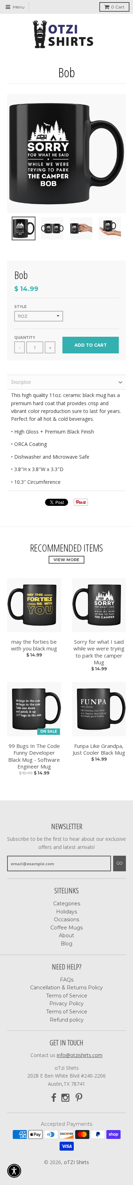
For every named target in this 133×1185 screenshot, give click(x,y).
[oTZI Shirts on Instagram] (66, 1098)
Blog (66, 943)
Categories (66, 903)
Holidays (66, 912)
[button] (14, 1171)
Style (20, 306)
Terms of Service (66, 996)
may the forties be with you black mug (34, 645)
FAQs (66, 980)
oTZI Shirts (76, 1162)
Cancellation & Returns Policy (66, 987)
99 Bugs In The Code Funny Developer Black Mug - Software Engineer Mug (34, 756)
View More (66, 559)
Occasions (66, 919)
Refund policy (67, 1020)
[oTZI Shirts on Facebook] (53, 1098)
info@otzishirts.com (79, 1055)
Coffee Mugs (66, 927)
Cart (117, 7)
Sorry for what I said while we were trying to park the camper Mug (98, 652)
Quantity (24, 337)
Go (119, 863)
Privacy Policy (66, 1003)
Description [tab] (21, 382)
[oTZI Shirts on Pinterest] (79, 1098)
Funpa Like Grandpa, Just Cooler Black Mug (99, 749)
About (66, 935)
